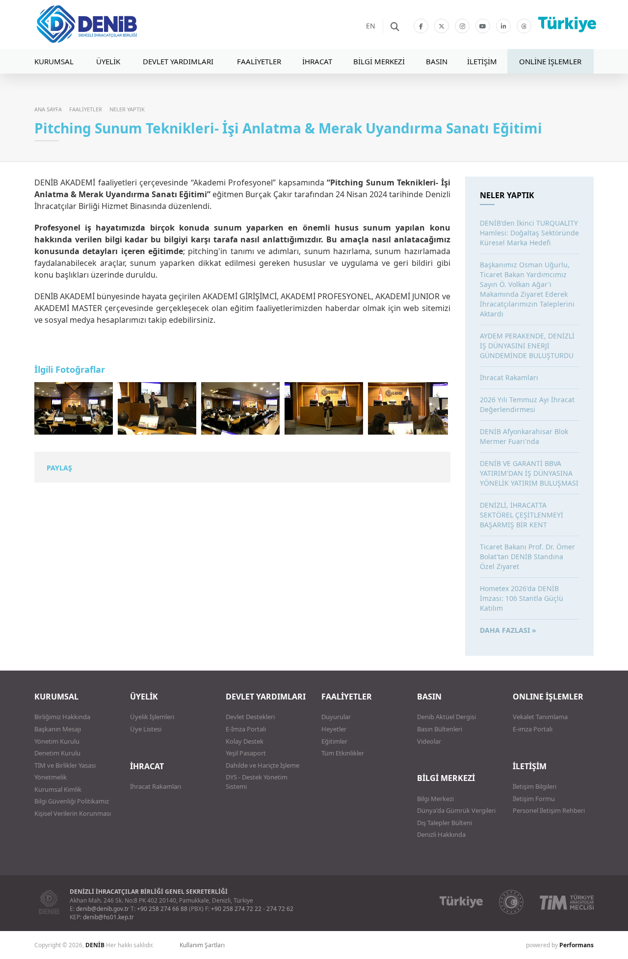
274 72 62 (279, 909)
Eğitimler (334, 741)
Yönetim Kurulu (56, 741)
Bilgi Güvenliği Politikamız (71, 801)
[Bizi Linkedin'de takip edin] (503, 26)
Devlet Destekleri (250, 716)
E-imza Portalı (532, 729)
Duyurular (336, 716)
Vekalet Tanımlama (540, 716)
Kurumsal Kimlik (57, 789)
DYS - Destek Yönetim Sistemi (257, 782)
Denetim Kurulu (57, 753)
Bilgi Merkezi (435, 798)
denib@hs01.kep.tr (108, 917)
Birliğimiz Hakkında (62, 716)
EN (370, 25)
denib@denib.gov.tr (102, 909)
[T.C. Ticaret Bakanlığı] (511, 902)
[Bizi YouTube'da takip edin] (482, 26)
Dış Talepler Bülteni (444, 822)
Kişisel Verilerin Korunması (72, 813)
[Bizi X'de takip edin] (441, 26)
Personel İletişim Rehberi (549, 810)
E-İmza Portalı (246, 729)
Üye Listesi (145, 729)
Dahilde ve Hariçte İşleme (262, 765)
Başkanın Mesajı (57, 729)
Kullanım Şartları (202, 945)
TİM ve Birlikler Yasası (65, 765)
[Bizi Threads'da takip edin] (524, 26)
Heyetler (333, 729)
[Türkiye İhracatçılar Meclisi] (567, 902)
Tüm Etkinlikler (342, 753)
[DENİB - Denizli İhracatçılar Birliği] (115, 24)
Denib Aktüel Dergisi (446, 716)
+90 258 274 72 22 (236, 909)
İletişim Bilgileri (534, 786)
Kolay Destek (244, 741)
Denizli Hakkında (441, 834)
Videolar (429, 741)
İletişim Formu (534, 798)
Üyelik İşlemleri (152, 716)
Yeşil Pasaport (246, 753)
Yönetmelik (50, 777)
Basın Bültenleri (439, 729)
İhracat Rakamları (155, 786)
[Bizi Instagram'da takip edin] (462, 26)
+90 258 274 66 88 (162, 909)
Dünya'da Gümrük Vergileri (456, 810)
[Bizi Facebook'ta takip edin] (421, 26)
